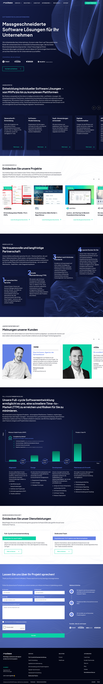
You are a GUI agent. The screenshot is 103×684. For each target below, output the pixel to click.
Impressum (32, 681)
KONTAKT (65, 3)
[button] (18, 3)
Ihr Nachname (37, 589)
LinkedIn (93, 681)
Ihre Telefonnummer (39, 596)
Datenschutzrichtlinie (21, 621)
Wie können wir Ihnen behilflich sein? (11, 604)
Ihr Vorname (5, 589)
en (99, 3)
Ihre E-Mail (4, 596)
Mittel (98, 681)
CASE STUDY (37, 3)
